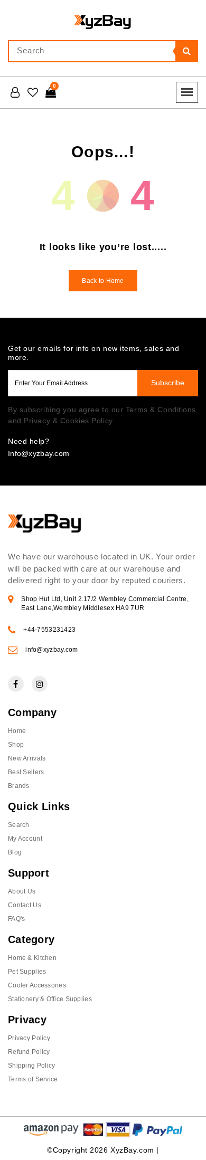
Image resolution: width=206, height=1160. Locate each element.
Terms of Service (33, 1079)
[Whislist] (33, 92)
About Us (21, 891)
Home (17, 731)
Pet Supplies (27, 971)
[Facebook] (16, 684)
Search (19, 825)
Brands (19, 786)
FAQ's (16, 919)
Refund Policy (29, 1052)
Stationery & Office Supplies (50, 999)
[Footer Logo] (45, 531)
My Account (25, 838)
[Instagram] (40, 684)
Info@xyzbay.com (38, 453)
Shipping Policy (31, 1065)
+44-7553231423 (49, 629)
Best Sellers (26, 772)
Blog (15, 852)
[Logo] (103, 21)
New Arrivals (26, 758)
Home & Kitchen (32, 958)
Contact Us (24, 905)
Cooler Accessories (37, 985)
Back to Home (103, 280)
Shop (16, 744)
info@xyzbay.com (51, 649)
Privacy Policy (29, 1038)
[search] (186, 51)
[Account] (15, 92)
